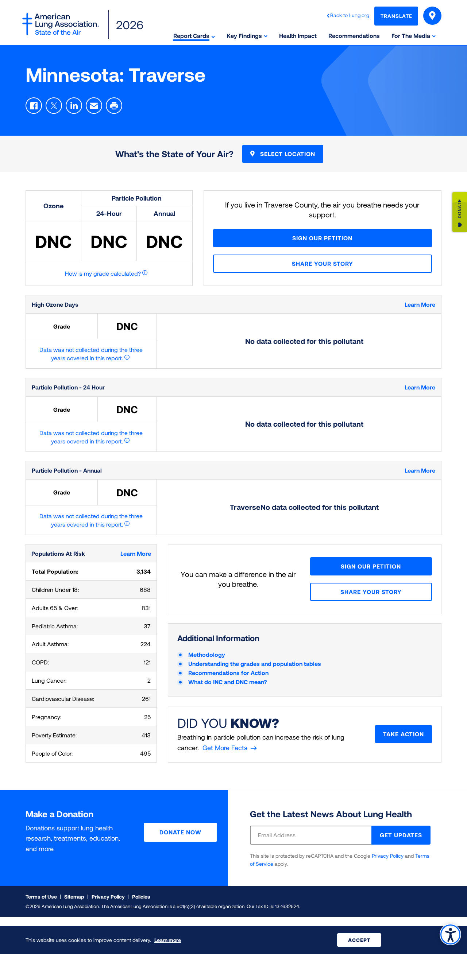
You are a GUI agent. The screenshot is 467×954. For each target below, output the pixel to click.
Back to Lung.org (349, 15)
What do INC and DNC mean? (227, 681)
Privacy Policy (388, 856)
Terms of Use (41, 896)
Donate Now (180, 832)
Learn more (167, 940)
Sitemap (74, 896)
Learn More (420, 304)
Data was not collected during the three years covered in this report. (91, 353)
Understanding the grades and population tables (254, 663)
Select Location (286, 153)
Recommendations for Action (228, 672)
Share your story (322, 263)
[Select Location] (432, 16)
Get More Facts (224, 748)
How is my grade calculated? (103, 273)
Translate (396, 16)
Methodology (206, 654)
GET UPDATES (401, 834)
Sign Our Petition (322, 237)
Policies (141, 896)
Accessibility (450, 934)
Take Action (403, 733)
